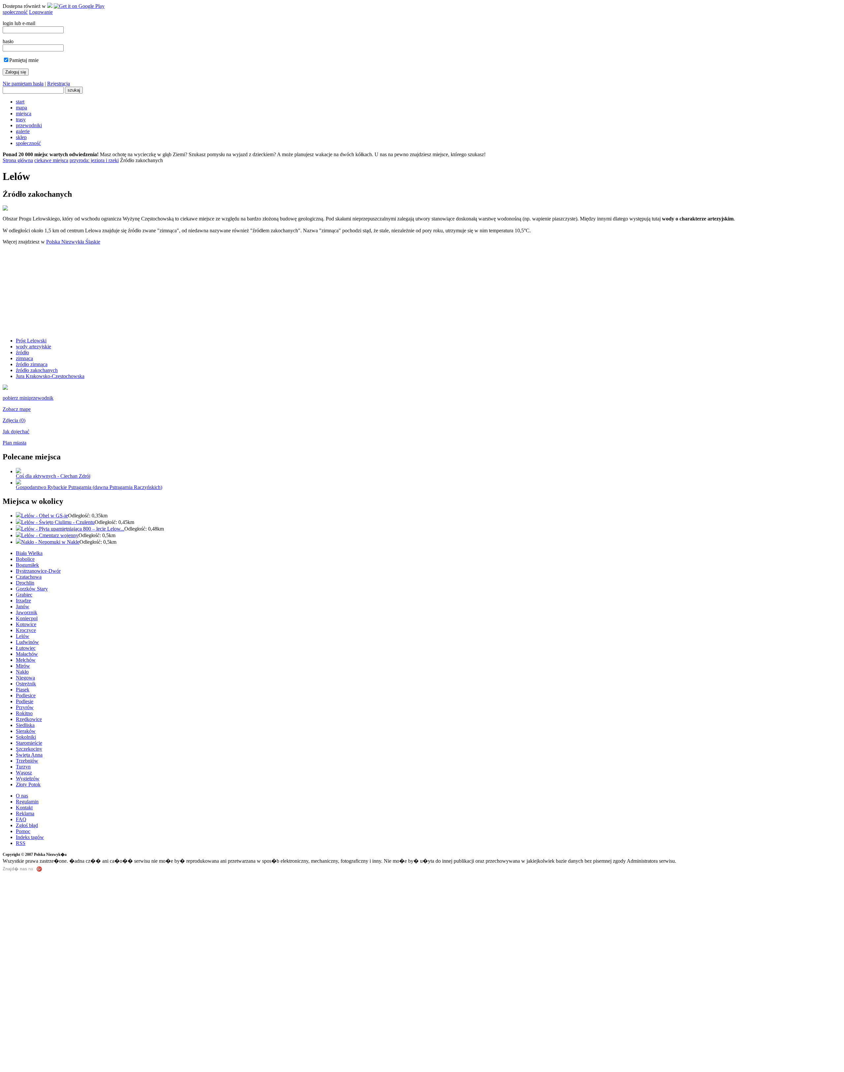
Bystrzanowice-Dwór (38, 571)
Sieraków (26, 731)
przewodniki (29, 125)
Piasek (22, 689)
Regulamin (27, 801)
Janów (22, 606)
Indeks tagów (30, 837)
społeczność (15, 12)
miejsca (23, 113)
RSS (20, 843)
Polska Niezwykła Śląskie (73, 242)
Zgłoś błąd (27, 825)
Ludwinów (27, 642)
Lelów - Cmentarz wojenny (49, 535)
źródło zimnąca (31, 364)
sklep (21, 137)
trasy (21, 119)
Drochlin (25, 583)
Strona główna (18, 160)
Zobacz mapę (17, 409)
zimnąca (24, 358)
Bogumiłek (27, 565)
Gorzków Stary (32, 589)
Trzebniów (27, 761)
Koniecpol (27, 618)
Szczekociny (29, 749)
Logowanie (41, 12)
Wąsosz (24, 772)
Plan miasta (14, 443)
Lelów (22, 636)
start (20, 101)
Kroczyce (26, 630)
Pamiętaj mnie (24, 60)
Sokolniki (26, 737)
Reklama (25, 813)
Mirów (23, 666)
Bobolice (25, 559)
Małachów (27, 654)
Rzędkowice (29, 719)
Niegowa (25, 678)
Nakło (22, 672)
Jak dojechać (16, 431)
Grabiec (24, 594)
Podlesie (24, 701)
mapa (21, 107)
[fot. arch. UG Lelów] (5, 388)
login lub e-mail (19, 23)
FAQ (21, 819)
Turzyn (23, 766)
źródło (22, 352)
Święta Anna (29, 755)
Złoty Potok (28, 784)
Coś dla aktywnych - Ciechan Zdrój (53, 476)
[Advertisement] (422, 291)
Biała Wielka (29, 553)
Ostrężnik (26, 683)
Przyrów (25, 707)
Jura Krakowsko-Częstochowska (50, 376)
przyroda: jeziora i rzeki (94, 160)
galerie (23, 131)
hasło (8, 41)
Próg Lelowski (31, 340)
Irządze (23, 600)
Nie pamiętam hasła (23, 83)
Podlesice (26, 695)
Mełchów (26, 660)
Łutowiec (26, 648)
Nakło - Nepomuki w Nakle (50, 542)
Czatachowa (29, 577)
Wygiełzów (28, 778)
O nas (22, 795)
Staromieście (29, 743)
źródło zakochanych (37, 370)
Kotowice (26, 624)
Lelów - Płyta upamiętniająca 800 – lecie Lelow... (72, 529)
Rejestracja (58, 83)
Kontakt (24, 807)
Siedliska (25, 725)
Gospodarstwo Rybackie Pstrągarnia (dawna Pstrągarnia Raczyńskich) (89, 487)
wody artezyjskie (33, 346)
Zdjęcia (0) (14, 420)
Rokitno (24, 713)
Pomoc (23, 831)
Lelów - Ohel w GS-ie (44, 515)
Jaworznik (26, 612)
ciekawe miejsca (51, 160)
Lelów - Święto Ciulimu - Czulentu (58, 522)
